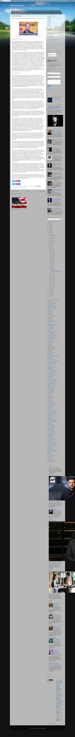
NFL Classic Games (51, 451)
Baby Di (49, 365)
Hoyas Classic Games (52, 445)
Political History (50, 455)
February (51, 286)
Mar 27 (52, 255)
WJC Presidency (51, 352)
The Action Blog (24, 13)
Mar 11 (52, 273)
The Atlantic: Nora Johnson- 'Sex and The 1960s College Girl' (57, 640)
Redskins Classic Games (52, 410)
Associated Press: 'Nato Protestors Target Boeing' (57, 182)
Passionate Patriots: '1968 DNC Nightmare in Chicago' (57, 140)
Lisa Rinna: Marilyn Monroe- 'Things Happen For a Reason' (57, 190)
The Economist (50, 334)
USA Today (50, 396)
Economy (49, 407)
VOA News (49, 311)
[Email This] (36, 186)
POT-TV (49, 453)
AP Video (49, 304)
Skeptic (49, 377)
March (51, 249)
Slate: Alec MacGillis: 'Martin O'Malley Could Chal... (55, 271)
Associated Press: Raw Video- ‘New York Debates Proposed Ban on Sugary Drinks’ (57, 174)
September (52, 240)
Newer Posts (15, 191)
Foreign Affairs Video (51, 331)
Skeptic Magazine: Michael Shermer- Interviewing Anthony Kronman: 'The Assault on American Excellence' (59, 685)
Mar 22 (52, 260)
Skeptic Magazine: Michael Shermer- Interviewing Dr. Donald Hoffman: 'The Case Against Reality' (59, 703)
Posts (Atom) (19, 193)
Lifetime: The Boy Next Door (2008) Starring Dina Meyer (55, 594)
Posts (50, 53)
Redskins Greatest (51, 411)
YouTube (49, 23)
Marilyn (49, 317)
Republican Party (51, 427)
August (51, 241)
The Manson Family (51, 338)
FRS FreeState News (57, 13)
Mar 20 (52, 263)
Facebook (49, 21)
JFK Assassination (51, 372)
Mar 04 (52, 279)
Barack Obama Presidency (52, 355)
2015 (50, 234)
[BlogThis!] (37, 186)
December (52, 235)
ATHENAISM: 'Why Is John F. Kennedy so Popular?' (59, 710)
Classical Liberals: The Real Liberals (44, 13)
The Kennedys (50, 404)
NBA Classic (50, 386)
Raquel (49, 344)
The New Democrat (56, 11)
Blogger (44, 728)
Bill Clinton (49, 358)
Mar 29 (52, 252)
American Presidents (51, 370)
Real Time (49, 369)
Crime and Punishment (52, 375)
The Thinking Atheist (51, 413)
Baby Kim (49, 356)
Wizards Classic (50, 414)
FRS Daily (34, 11)
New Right (49, 349)
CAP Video (50, 418)
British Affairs (50, 435)
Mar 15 (52, 266)
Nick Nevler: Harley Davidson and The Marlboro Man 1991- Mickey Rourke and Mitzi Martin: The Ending (57, 628)
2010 (50, 296)
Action (49, 345)
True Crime (50, 328)
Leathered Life (50, 325)
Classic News (50, 348)
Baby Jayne (50, 342)
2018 (50, 229)
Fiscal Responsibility (51, 442)
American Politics (51, 431)
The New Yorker (50, 387)
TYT (48, 394)
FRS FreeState (17, 5)
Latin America (50, 446)
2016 (50, 232)
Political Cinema (50, 362)
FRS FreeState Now (52, 638)
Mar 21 (52, 261)
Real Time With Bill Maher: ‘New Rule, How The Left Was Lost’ (55, 563)
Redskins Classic (51, 403)
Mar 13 (52, 269)
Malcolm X (49, 341)
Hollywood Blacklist (51, 421)
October (51, 238)
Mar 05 (52, 278)
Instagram (49, 20)
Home (13, 11)
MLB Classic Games (51, 366)
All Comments (51, 55)
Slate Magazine (17, 73)
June (51, 244)
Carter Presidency (51, 335)
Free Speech (50, 383)
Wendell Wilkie (50, 460)
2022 (50, 223)
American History (51, 380)
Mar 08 (52, 275)
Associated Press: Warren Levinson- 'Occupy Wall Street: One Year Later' (57, 132)
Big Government (51, 434)
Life (48, 313)
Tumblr (50, 466)
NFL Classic (50, 332)
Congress (49, 318)
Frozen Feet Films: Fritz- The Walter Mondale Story (57, 156)
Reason (49, 456)
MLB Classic (50, 448)
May (51, 246)
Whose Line (50, 462)
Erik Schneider (27, 11)
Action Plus (51, 570)
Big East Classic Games (52, 417)
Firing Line (49, 441)
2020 (50, 226)
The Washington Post (51, 324)
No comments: (29, 186)
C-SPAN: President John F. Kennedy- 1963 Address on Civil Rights (57, 209)
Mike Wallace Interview (52, 449)
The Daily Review (15, 13)
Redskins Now (50, 425)
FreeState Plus (52, 625)
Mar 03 (52, 281)
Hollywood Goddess (51, 306)
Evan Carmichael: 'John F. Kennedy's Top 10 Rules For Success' (59, 716)
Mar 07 (52, 276)
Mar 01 (52, 284)
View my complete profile (57, 99)
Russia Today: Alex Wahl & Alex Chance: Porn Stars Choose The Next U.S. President (55, 665)
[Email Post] (34, 186)
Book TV (49, 339)
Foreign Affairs (50, 390)
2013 (50, 291)
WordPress (48, 11)
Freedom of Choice (51, 420)
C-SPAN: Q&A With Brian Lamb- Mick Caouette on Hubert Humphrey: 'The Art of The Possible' (57, 200)
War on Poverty (50, 459)
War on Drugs (50, 346)
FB (48, 27)
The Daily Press (32, 13)
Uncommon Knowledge (52, 379)
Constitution (50, 438)
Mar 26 (52, 257)
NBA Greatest (50, 424)
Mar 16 (52, 264)
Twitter (49, 24)
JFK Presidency (50, 359)
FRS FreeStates (52, 649)
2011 (50, 294)
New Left (49, 320)
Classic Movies (50, 337)
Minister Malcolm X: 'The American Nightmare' (56, 148)
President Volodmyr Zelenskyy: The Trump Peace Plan (55, 468)
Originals (49, 301)
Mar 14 (52, 267)
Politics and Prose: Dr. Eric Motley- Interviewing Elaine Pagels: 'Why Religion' (57, 616)
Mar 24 (52, 258)
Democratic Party (51, 382)
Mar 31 (52, 250)
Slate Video (17, 187)
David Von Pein (50, 397)
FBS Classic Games (51, 439)
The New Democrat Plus (53, 475)
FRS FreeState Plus (52, 520)
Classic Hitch (50, 373)
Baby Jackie (50, 415)
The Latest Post (20, 11)
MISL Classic (50, 393)
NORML (49, 452)
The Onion (49, 314)
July (50, 243)
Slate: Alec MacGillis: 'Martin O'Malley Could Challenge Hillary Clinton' (28, 18)
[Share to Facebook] (39, 186)
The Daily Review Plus (53, 663)
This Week (49, 458)
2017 (50, 231)
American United (51, 432)
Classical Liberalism (51, 321)
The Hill (49, 351)
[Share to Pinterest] (40, 186)
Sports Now (50, 428)
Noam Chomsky (50, 401)
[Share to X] (38, 186)
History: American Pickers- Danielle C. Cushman (56, 604)
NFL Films (49, 400)
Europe (49, 408)
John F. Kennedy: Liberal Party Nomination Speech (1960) (57, 164)
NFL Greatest (50, 368)
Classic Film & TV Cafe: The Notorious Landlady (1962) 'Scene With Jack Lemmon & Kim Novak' (59, 694)
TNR (48, 310)
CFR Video (50, 406)
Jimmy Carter (50, 376)
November (52, 237)
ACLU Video (50, 389)
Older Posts (42, 191)
